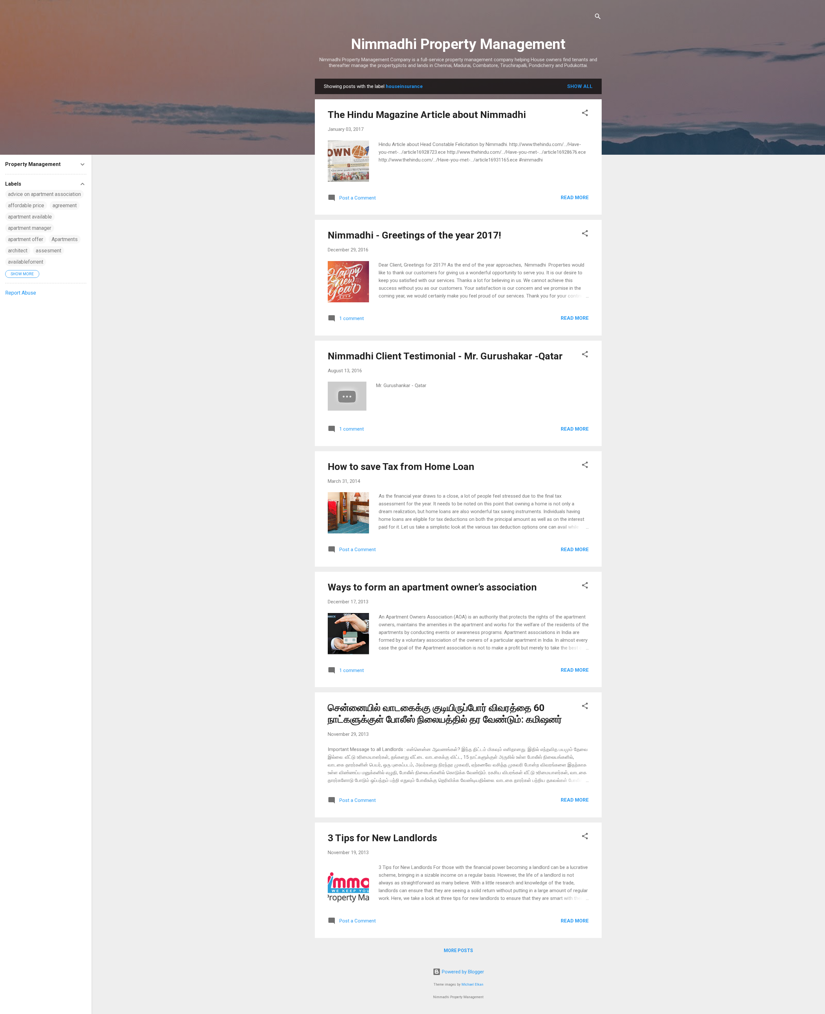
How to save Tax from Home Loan (401, 466)
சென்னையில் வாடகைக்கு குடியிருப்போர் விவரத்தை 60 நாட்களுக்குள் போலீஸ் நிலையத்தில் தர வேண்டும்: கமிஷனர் (445, 713)
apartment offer (25, 239)
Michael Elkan (472, 984)
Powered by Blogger (462, 972)
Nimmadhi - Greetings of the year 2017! (414, 235)
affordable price (26, 205)
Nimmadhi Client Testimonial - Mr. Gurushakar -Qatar (445, 356)
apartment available (30, 217)
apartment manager (29, 228)
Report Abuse (20, 293)
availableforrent (25, 262)
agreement (65, 205)
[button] (585, 114)
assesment (48, 251)
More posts (458, 950)
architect (17, 251)
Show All (580, 86)
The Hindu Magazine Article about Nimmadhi (427, 114)
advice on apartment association (44, 194)
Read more (575, 197)
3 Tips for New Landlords (382, 837)
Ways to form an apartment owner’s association (432, 587)
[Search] (598, 17)
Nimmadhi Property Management (458, 44)
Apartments (65, 239)
